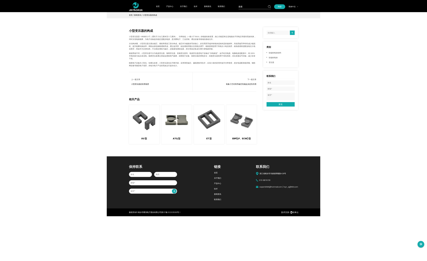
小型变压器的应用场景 (140, 84)
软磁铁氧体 (273, 57)
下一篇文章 (251, 79)
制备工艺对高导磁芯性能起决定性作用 (241, 84)
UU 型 (144, 138)
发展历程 (184, 10)
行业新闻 (208, 10)
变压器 (271, 62)
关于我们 (183, 6)
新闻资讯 (207, 6)
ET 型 (209, 138)
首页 (158, 6)
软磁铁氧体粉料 (173, 10)
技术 (195, 6)
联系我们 (221, 6)
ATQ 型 (176, 138)
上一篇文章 (135, 79)
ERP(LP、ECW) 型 (241, 138)
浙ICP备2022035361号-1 (170, 212)
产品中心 (169, 6)
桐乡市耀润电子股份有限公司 (149, 212)
